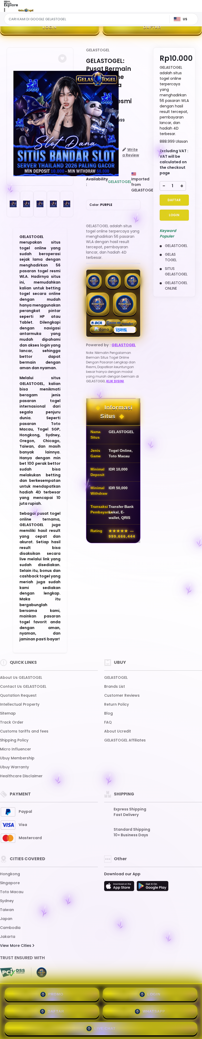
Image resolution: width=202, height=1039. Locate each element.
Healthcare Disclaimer (21, 776)
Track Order (11, 722)
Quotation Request (18, 695)
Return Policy (116, 704)
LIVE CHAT (105, 1028)
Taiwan (7, 909)
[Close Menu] (4, 11)
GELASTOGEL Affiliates (125, 740)
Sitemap (8, 713)
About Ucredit (117, 731)
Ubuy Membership (17, 758)
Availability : (97, 181)
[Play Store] (152, 887)
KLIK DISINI (115, 381)
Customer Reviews (122, 695)
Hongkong (10, 874)
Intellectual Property (19, 704)
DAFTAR (152, 27)
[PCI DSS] (12, 972)
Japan (6, 918)
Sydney (7, 900)
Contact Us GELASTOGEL (23, 686)
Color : (100, 204)
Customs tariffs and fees (24, 731)
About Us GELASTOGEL (21, 677)
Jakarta (7, 936)
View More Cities (16, 945)
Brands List (114, 686)
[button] (62, 58)
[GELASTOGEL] (25, 10)
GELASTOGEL (97, 50)
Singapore (10, 882)
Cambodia (10, 927)
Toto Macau (11, 891)
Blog (108, 713)
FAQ (108, 722)
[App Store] (120, 887)
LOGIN (50, 27)
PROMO (55, 994)
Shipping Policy (14, 740)
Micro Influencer (15, 749)
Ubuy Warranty (14, 767)
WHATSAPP (154, 1011)
